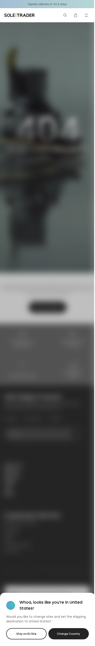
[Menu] (86, 15)
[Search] (65, 15)
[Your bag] (75, 15)
